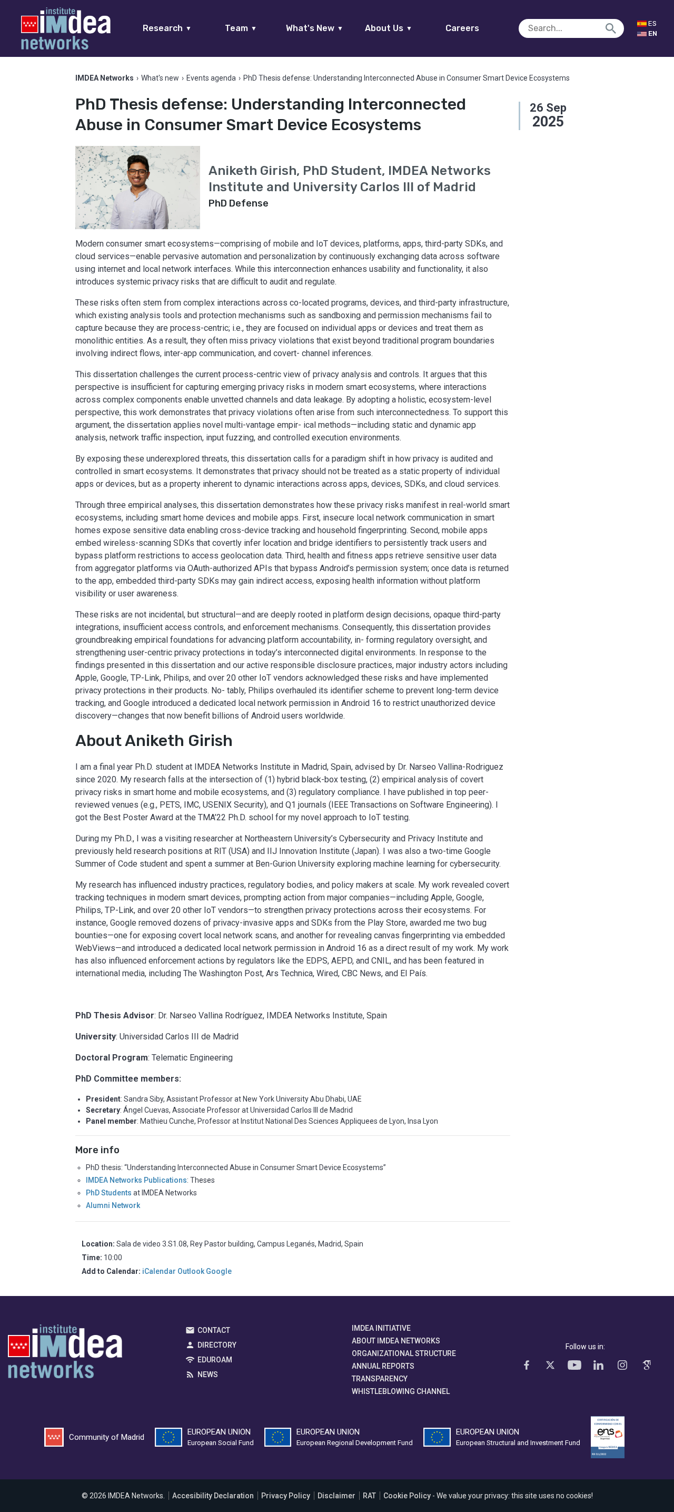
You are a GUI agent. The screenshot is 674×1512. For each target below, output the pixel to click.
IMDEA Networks (65, 1353)
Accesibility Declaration (213, 1495)
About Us (388, 28)
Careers (462, 28)
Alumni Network (113, 1205)
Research (167, 28)
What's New (314, 28)
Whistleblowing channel (401, 1391)
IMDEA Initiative (381, 1328)
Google (219, 1271)
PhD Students (109, 1193)
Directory (216, 1345)
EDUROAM (214, 1360)
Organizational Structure (404, 1353)
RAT (369, 1495)
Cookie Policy (407, 1495)
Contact (213, 1330)
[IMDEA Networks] (66, 28)
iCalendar (159, 1271)
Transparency (380, 1378)
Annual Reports (383, 1366)
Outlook (190, 1271)
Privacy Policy (285, 1495)
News (207, 1374)
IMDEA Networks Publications (136, 1180)
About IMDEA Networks (396, 1341)
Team (241, 28)
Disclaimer (336, 1495)
